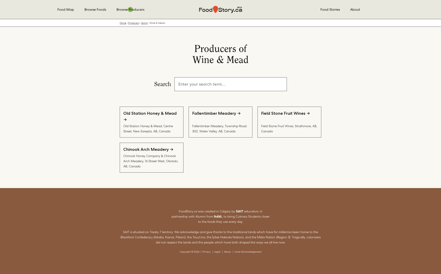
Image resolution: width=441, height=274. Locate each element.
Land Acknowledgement (248, 251)
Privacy (207, 251)
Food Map (65, 9)
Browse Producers (130, 9)
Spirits (144, 23)
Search (162, 83)
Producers (133, 23)
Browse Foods (95, 9)
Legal (217, 251)
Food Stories (330, 9)
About (355, 9)
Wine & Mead (157, 23)
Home (123, 23)
